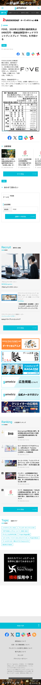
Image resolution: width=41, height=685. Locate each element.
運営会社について (20, 641)
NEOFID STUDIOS (7, 544)
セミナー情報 (35, 12)
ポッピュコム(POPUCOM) (9, 534)
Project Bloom (34, 538)
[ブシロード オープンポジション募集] (20, 20)
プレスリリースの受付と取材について (20, 648)
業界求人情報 (24, 12)
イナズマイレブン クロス (9, 527)
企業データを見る (20, 216)
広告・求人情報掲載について (20, 645)
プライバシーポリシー (20, 659)
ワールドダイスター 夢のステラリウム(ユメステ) (16, 541)
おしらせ (20, 655)
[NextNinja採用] (20, 567)
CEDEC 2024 (24, 531)
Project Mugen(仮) (24, 534)
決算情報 (5, 25)
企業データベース (13, 12)
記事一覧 (3, 12)
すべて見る (20, 174)
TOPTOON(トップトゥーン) (10, 531)
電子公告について (20, 652)
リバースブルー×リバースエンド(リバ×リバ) (15, 538)
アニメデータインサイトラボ (27, 527)
